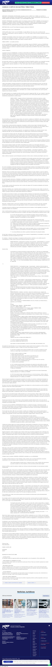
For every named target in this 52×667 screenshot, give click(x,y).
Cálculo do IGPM (34, 639)
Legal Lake (22, 633)
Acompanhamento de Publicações (8, 637)
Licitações (21, 637)
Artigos (34, 636)
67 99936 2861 (43, 640)
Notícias (34, 635)
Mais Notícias (46, 595)
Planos (17, 2)
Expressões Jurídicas (35, 655)
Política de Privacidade (10, 663)
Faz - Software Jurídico (7, 633)
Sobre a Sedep (34, 633)
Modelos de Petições (35, 650)
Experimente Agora (46, 2)
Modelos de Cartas (35, 644)
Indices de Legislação (34, 652)
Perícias (8, 642)
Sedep (27, 2)
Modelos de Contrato (35, 647)
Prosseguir (8, 661)
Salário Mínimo (34, 642)
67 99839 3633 (43, 634)
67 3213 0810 (43, 632)
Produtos (22, 2)
